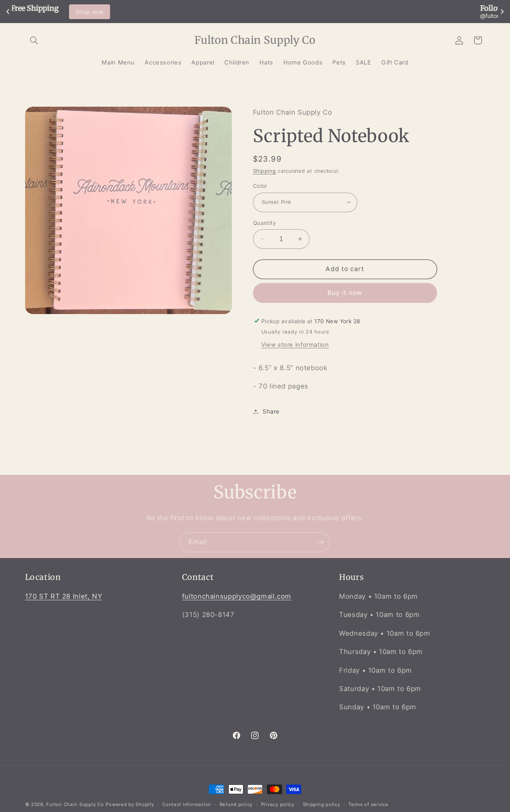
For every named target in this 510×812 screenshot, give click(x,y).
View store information (295, 344)
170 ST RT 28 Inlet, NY (63, 597)
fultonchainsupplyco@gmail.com (236, 597)
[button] (34, 40)
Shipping (264, 171)
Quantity (264, 222)
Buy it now (345, 292)
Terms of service (368, 804)
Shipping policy (321, 804)
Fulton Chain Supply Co (75, 804)
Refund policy (236, 804)
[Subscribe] (321, 542)
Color (260, 185)
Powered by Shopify (130, 804)
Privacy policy (277, 804)
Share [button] (271, 411)
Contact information (186, 804)
